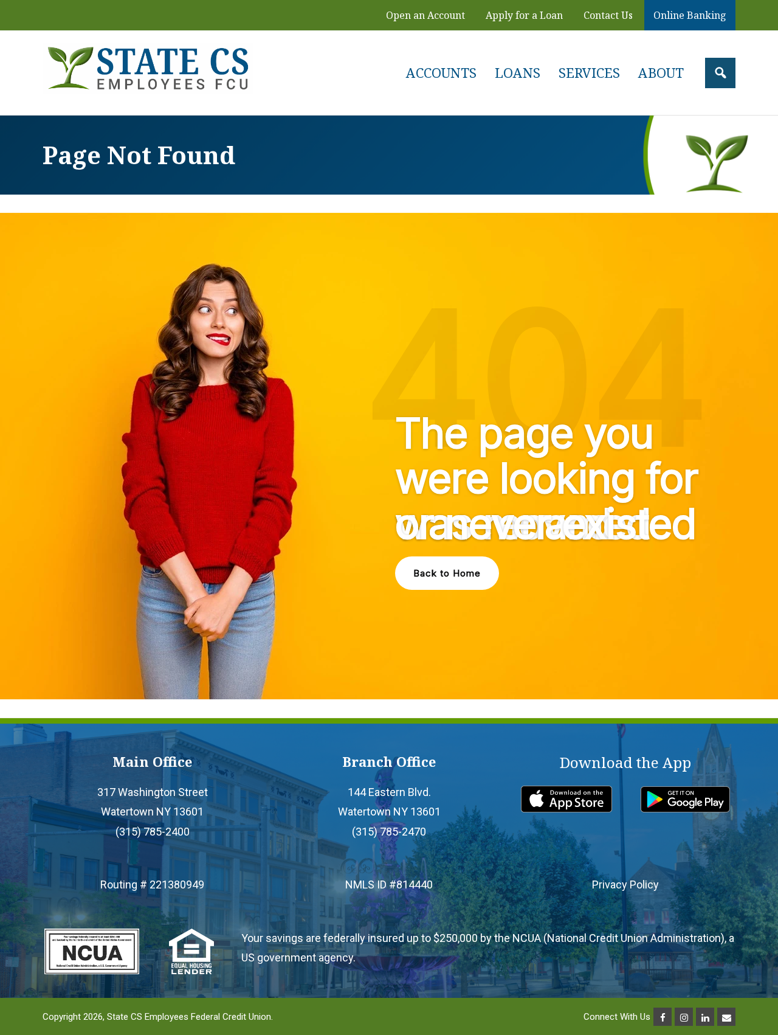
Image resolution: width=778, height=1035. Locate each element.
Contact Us (608, 15)
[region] (389, 456)
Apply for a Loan (524, 15)
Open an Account (425, 15)
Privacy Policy (625, 884)
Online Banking (689, 15)
